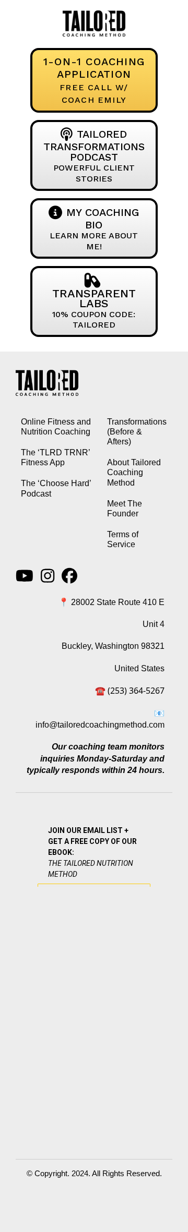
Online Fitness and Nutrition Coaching (56, 426)
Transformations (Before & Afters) (137, 431)
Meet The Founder (124, 508)
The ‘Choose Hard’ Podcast (56, 488)
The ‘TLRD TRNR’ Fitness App (55, 457)
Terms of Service (122, 539)
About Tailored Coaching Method (134, 472)
